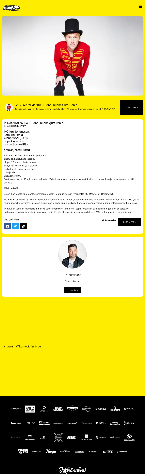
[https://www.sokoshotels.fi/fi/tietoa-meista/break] (37, 451)
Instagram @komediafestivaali (22, 346)
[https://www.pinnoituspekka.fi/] (30, 437)
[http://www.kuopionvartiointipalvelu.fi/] (58, 423)
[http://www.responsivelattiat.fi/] (72, 423)
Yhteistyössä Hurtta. (17, 150)
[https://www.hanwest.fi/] (72, 437)
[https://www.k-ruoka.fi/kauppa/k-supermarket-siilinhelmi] (79, 451)
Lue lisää (72, 290)
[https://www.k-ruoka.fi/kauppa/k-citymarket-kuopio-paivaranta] (15, 409)
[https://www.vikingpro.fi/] (23, 451)
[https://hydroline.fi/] (115, 409)
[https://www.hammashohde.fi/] (30, 423)
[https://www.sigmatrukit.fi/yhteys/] (86, 423)
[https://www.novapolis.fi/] (86, 437)
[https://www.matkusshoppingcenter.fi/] (30, 409)
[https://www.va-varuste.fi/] (115, 437)
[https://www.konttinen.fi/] (15, 423)
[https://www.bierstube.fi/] (58, 437)
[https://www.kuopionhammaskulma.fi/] (115, 423)
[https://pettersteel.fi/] (100, 437)
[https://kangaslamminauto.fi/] (86, 409)
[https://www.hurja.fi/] (51, 451)
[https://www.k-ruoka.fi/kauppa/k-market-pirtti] (44, 423)
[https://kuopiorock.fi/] (122, 451)
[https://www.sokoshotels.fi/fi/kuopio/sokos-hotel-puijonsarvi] (15, 437)
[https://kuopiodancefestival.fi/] (108, 451)
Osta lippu (129, 222)
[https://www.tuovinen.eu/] (72, 409)
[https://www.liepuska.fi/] (129, 423)
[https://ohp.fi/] (44, 409)
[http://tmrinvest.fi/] (44, 437)
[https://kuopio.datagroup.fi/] (100, 409)
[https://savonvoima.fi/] (65, 451)
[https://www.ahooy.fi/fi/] (58, 409)
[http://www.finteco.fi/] (100, 423)
